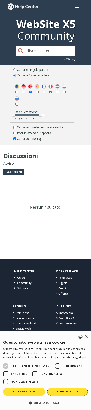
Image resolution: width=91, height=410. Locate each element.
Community (24, 283)
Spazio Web (23, 328)
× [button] (86, 336)
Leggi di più (79, 357)
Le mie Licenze (25, 318)
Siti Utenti (23, 288)
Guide (21, 278)
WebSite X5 (66, 318)
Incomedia (66, 313)
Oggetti (63, 283)
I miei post (22, 313)
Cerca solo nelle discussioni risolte (40, 127)
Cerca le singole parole (32, 70)
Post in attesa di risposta (34, 133)
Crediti (62, 288)
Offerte (63, 293)
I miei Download (26, 323)
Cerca (67, 59)
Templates (65, 278)
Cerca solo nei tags (30, 139)
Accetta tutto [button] (24, 391)
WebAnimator (68, 323)
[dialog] (45, 370)
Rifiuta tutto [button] (67, 391)
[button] (45, 402)
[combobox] (80, 337)
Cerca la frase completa (33, 75)
